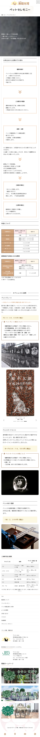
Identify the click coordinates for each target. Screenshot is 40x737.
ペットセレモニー (5, 603)
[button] (36, 420)
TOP (2, 596)
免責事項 (3, 620)
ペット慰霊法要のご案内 (7, 606)
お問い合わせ (4, 613)
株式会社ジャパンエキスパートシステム (11, 647)
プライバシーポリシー (7, 624)
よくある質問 (4, 610)
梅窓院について (5, 600)
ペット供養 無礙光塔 (7, 630)
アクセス (3, 617)
